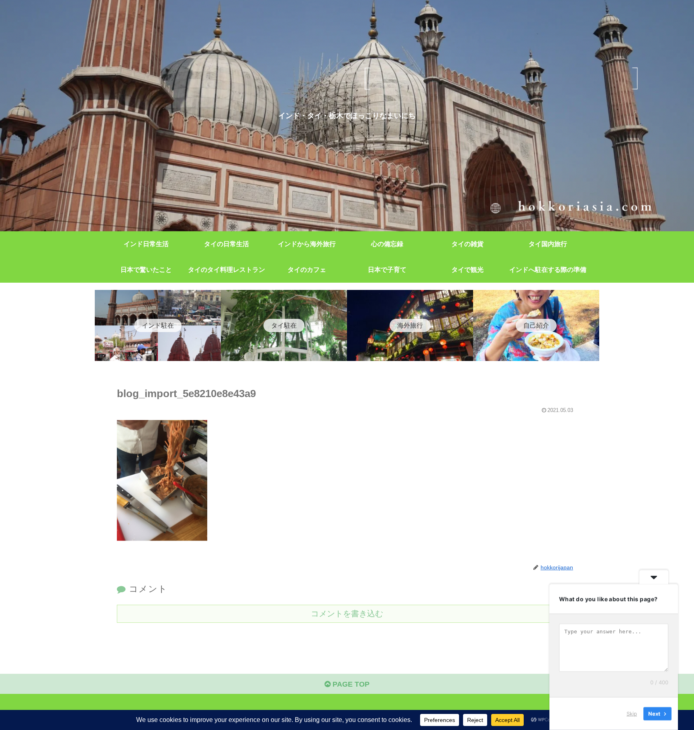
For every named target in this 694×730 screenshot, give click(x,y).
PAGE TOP (350, 684)
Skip (632, 713)
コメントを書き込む (347, 613)
